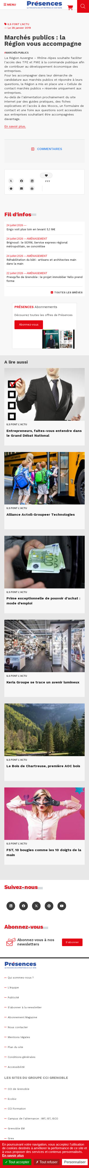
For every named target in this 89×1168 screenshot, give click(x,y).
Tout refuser (48, 1162)
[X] (11, 180)
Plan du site (15, 1047)
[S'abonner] (11, 942)
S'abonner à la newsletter (25, 1007)
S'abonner (72, 942)
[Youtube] (61, 906)
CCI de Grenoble (18, 1089)
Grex (11, 1138)
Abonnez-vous (28, 324)
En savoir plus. (15, 126)
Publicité (13, 997)
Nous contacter (18, 1027)
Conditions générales (21, 1057)
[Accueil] (44, 4)
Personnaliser (75, 1162)
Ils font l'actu (18, 24)
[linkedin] (32, 180)
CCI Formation (17, 1108)
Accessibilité (16, 1066)
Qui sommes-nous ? (20, 977)
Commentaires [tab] (49, 149)
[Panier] (70, 8)
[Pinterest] (49, 906)
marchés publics (16, 52)
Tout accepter (18, 1162)
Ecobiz (12, 1098)
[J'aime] (46, 175)
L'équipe (13, 987)
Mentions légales (19, 1037)
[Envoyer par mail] (21, 188)
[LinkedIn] (10, 906)
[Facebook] (21, 180)
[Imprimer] (32, 188)
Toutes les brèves (68, 292)
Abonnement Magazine (22, 1017)
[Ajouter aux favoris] (11, 188)
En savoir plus (13, 1155)
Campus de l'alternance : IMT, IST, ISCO (33, 1118)
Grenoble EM (16, 1128)
